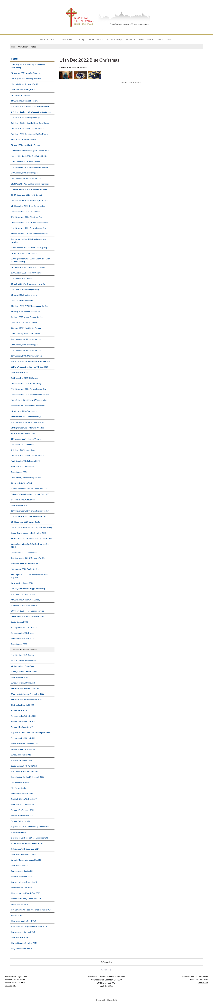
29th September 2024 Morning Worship (28, 422)
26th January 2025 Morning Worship (26, 339)
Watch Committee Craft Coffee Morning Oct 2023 (30, 545)
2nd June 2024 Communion (22, 444)
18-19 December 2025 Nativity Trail (26, 195)
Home (42, 39)
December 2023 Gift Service (23, 499)
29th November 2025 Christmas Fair (26, 217)
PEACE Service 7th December (23, 660)
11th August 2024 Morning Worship (26, 439)
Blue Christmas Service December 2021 (28, 843)
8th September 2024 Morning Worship (27, 428)
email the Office (106, 986)
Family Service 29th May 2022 (24, 749)
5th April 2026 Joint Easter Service (25, 145)
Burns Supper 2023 (19, 644)
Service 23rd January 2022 (22, 815)
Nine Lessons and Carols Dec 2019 (25, 893)
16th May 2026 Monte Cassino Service (27, 128)
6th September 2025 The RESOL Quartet (28, 267)
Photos (33, 47)
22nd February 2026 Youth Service (25, 161)
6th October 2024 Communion (24, 411)
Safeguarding (106, 962)
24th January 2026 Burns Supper (24, 172)
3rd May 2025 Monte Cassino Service (27, 317)
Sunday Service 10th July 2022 (23, 738)
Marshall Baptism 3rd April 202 (24, 771)
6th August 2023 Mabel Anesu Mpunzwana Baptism (29, 576)
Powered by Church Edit (106, 1000)
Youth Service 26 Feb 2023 (22, 638)
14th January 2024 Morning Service (26, 477)
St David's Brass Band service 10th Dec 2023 (30, 494)
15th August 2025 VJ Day (22, 278)
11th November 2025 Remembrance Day (28, 228)
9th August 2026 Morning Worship (26, 73)
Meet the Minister (19, 832)
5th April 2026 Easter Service (23, 139)
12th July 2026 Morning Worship (25, 84)
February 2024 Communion (22, 466)
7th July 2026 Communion (22, 95)
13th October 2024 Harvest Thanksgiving (29, 400)
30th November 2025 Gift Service (25, 211)
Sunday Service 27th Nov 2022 (24, 671)
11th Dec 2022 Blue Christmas (24, 649)
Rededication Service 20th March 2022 (27, 777)
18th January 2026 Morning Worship (26, 178)
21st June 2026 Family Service (23, 89)
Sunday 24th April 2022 (21, 754)
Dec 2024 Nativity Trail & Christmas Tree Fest (30, 361)
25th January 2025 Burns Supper (24, 344)
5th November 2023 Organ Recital (25, 522)
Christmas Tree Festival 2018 (23, 921)
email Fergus (10, 985)
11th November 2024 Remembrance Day (28, 389)
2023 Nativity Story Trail (21, 483)
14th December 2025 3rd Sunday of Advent (29, 200)
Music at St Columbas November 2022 (27, 694)
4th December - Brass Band (22, 666)
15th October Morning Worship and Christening (31, 527)
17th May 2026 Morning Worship (25, 117)
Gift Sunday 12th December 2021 (25, 849)
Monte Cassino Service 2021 (23, 876)
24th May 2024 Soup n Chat (23, 450)
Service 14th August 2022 (22, 727)
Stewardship (67, 39)
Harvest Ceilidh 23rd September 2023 (27, 563)
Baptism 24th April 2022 (21, 760)
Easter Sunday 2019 (19, 904)
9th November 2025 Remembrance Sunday (29, 233)
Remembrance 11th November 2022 (26, 699)
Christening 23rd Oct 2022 (22, 705)
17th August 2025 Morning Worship (26, 273)
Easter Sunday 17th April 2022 (24, 766)
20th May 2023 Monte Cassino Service (27, 611)
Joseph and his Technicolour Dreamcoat (27, 405)
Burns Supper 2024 (19, 472)
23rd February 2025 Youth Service (25, 333)
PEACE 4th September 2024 (23, 433)
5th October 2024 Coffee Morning (26, 416)
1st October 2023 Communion (24, 552)
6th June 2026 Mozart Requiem (24, 101)
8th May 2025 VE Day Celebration (25, 311)
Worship (80, 39)
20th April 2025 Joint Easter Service (26, 328)
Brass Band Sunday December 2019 (26, 898)
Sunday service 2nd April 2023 (23, 627)
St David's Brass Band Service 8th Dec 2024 (29, 367)
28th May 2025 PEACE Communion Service (29, 306)
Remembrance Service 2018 (23, 932)
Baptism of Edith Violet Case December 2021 (30, 838)
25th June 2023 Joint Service (23, 594)
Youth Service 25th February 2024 (25, 461)
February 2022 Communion (22, 804)
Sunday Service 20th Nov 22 (23, 683)
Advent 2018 (16, 915)
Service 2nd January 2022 (22, 821)
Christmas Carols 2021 (20, 865)
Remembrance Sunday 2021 (23, 871)
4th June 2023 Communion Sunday (25, 599)
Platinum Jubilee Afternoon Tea (24, 743)
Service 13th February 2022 (22, 810)
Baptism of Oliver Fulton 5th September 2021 (30, 826)
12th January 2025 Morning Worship (26, 356)
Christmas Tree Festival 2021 (23, 854)
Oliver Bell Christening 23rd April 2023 (27, 616)
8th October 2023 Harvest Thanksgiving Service (31, 538)
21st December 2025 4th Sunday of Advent (29, 189)
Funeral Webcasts (147, 39)
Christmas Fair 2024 (19, 372)
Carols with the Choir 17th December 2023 (29, 488)
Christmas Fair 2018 (19, 937)
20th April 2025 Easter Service (24, 322)
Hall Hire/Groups (115, 39)
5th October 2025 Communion (24, 253)
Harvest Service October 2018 (24, 943)
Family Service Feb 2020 (21, 887)
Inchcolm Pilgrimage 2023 (22, 583)
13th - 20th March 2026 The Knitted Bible (29, 156)
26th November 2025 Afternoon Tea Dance (29, 222)
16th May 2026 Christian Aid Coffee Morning (30, 134)
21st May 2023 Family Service (24, 605)
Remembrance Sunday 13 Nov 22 (25, 688)
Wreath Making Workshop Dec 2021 (27, 860)
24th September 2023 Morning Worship (28, 558)
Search (170, 39)
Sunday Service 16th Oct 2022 (23, 716)
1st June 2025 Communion (22, 300)
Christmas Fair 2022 (19, 677)
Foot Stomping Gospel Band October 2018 (29, 926)
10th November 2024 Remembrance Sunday (30, 394)
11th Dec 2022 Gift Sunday (22, 655)
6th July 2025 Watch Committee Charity (28, 284)
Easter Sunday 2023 (19, 622)
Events (161, 39)
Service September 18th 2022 (23, 721)
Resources (131, 39)
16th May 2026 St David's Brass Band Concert (30, 123)
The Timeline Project (20, 782)
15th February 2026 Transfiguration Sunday (29, 167)
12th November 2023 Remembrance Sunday (30, 511)
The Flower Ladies (19, 788)
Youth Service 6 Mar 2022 (22, 793)
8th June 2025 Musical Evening (24, 295)
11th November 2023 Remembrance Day (28, 516)
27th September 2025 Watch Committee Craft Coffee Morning (30, 260)
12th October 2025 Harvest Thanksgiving (29, 247)
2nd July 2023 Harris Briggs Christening (28, 588)
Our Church (52, 39)
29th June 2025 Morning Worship (25, 289)
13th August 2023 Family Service (25, 569)
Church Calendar (95, 39)
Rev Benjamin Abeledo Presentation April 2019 (31, 910)
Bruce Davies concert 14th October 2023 (28, 533)
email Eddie (203, 982)
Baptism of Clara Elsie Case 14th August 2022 (30, 732)
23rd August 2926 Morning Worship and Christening (28, 66)
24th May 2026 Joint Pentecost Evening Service (31, 112)
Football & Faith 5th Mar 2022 (24, 799)
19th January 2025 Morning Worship (26, 350)
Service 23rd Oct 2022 (20, 710)
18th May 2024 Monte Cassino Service (27, 455)
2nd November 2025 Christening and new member (28, 240)
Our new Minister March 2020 (24, 882)
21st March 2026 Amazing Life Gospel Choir (30, 150)
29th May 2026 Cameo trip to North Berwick (30, 106)
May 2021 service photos (22, 948)
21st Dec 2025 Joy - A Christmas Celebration (30, 184)
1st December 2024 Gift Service (24, 378)
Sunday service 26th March (22, 633)
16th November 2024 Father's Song (26, 383)
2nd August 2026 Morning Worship (26, 78)
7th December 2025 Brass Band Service (28, 206)
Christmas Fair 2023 (19, 505)
